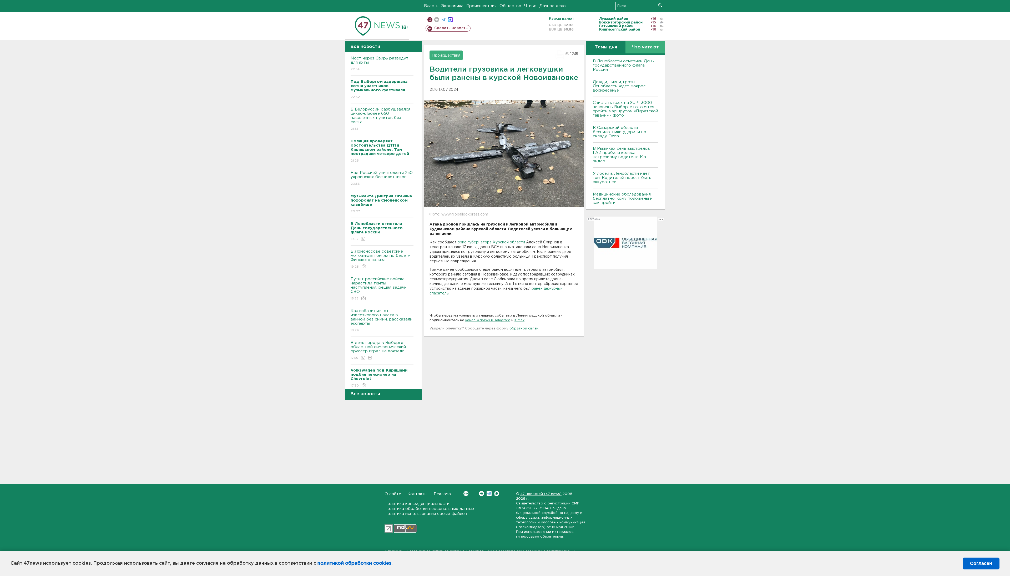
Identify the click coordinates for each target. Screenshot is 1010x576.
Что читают (645, 47)
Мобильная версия (429, 19)
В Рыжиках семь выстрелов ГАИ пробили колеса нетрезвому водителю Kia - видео (621, 155)
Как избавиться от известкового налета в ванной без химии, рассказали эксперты (381, 320)
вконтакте (436, 19)
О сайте (393, 494)
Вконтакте (481, 493)
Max (496, 493)
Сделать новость (451, 28)
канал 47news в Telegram (487, 320)
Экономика (452, 6)
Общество (510, 6)
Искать (660, 5)
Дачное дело (552, 6)
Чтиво (530, 6)
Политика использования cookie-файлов (426, 513)
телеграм (443, 19)
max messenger (450, 19)
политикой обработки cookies (354, 563)
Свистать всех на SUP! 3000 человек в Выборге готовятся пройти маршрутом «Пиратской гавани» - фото (625, 109)
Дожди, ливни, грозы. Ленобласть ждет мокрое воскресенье (619, 86)
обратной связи (523, 328)
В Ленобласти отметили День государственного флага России (623, 65)
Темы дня (606, 47)
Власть (431, 6)
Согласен (981, 563)
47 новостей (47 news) (541, 494)
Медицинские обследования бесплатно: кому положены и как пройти (623, 198)
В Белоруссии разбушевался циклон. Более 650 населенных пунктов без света (380, 119)
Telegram (489, 493)
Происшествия (481, 6)
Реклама (442, 494)
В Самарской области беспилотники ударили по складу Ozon (619, 132)
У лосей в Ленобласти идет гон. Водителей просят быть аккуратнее (622, 178)
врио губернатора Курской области (491, 242)
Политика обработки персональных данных (429, 508)
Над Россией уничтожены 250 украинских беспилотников (382, 178)
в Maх (519, 320)
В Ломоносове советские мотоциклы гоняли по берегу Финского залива (380, 259)
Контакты (417, 494)
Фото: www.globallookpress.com (458, 214)
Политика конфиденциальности (417, 503)
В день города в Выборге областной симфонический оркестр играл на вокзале (378, 350)
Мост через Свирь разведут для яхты (379, 64)
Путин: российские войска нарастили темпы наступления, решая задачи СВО (379, 288)
